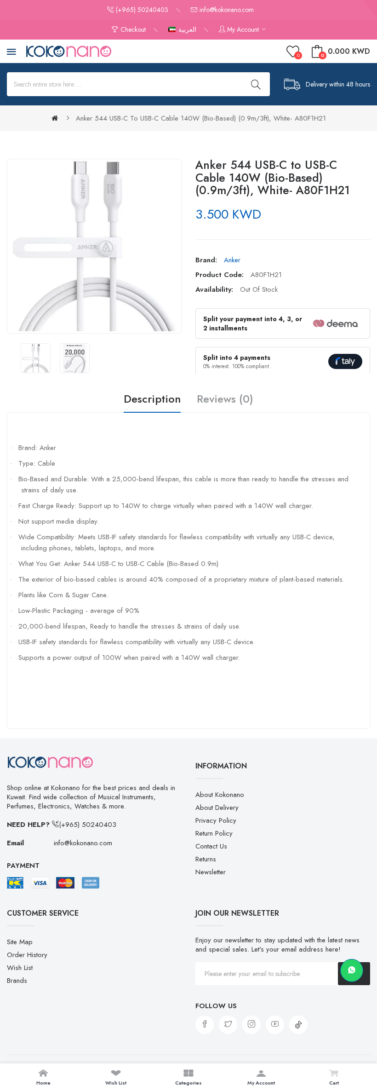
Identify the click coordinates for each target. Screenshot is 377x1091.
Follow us (216, 1005)
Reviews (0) (225, 399)
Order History (27, 955)
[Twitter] (228, 1025)
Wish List (20, 968)
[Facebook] (204, 1025)
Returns (205, 859)
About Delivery (217, 807)
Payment (23, 865)
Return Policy (214, 833)
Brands (17, 981)
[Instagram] (251, 1025)
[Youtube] (275, 1025)
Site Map (20, 942)
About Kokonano (219, 795)
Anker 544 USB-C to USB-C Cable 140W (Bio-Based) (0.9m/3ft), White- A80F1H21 (201, 118)
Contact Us (211, 846)
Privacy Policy (215, 820)
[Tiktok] (298, 1025)
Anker (232, 260)
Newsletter (210, 872)
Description (152, 399)
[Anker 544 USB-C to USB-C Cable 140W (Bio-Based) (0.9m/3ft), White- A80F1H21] (36, 358)
